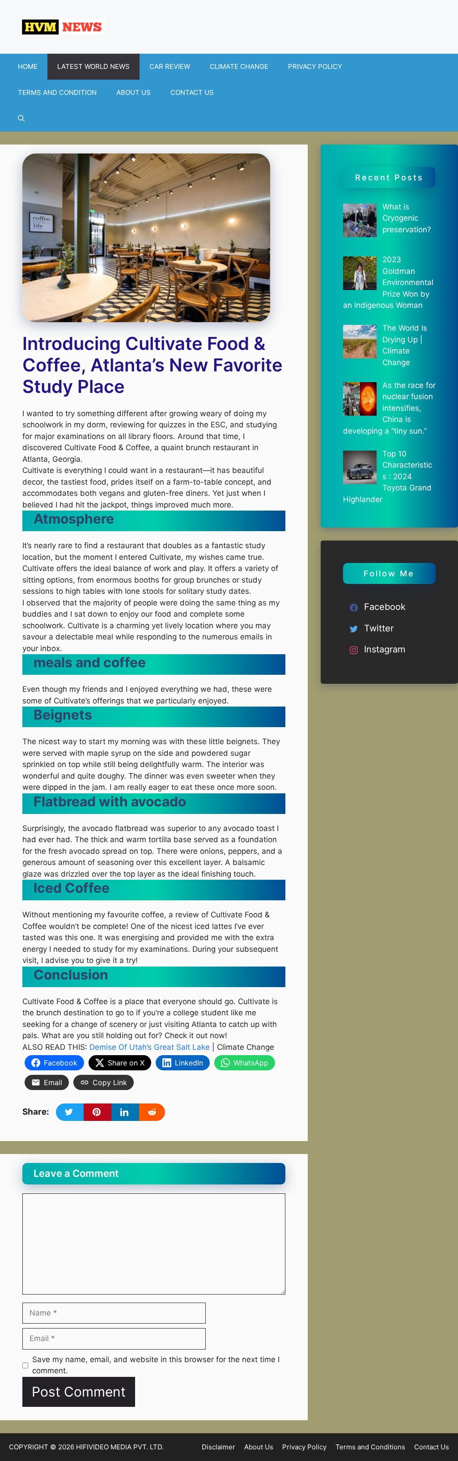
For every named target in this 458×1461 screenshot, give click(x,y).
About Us (258, 1447)
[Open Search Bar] (21, 119)
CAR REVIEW (169, 66)
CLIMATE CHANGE (239, 66)
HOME (28, 66)
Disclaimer (218, 1447)
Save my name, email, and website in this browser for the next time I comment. (156, 1365)
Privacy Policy (304, 1447)
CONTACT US (192, 92)
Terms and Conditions (370, 1447)
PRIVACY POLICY (315, 66)
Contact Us (431, 1447)
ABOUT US (133, 92)
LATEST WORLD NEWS (93, 66)
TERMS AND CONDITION (57, 92)
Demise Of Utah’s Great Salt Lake (149, 1047)
